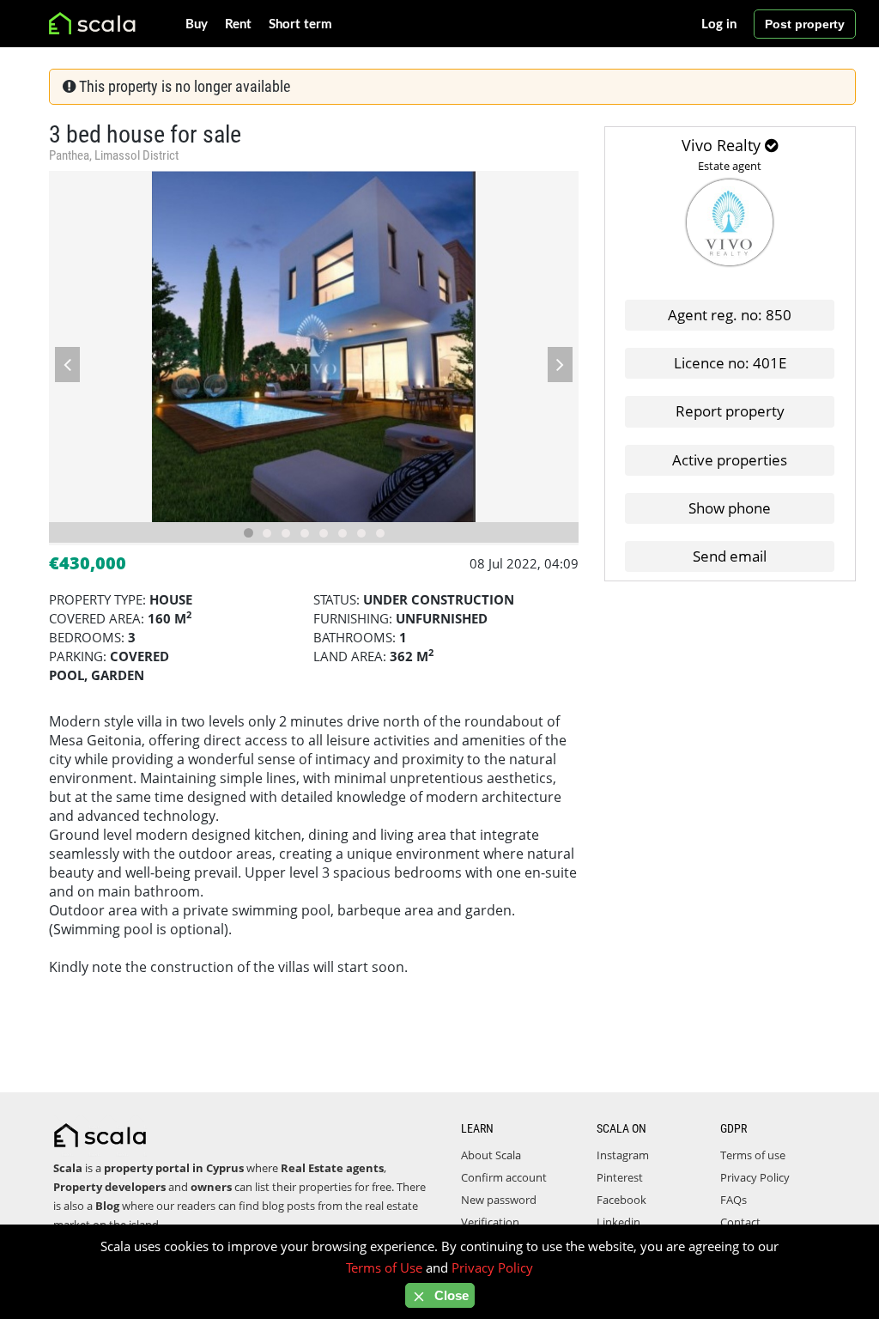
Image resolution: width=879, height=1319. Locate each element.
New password (498, 1199)
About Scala (491, 1155)
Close (450, 1295)
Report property (730, 411)
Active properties (729, 460)
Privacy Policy (755, 1177)
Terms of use (752, 1155)
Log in (719, 24)
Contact (740, 1222)
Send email (730, 556)
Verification (490, 1222)
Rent (238, 24)
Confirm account (504, 1177)
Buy (196, 24)
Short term (300, 24)
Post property (805, 24)
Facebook (621, 1199)
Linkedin (618, 1222)
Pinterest (620, 1177)
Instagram (623, 1155)
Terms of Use (384, 1267)
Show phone (729, 508)
